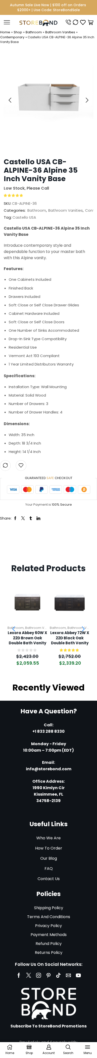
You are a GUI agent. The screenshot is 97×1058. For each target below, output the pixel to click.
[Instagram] (38, 975)
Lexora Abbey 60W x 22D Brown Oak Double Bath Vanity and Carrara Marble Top (27, 638)
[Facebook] (18, 975)
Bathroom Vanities (60, 32)
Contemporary (12, 37)
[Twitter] (28, 975)
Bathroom (34, 32)
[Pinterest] (48, 975)
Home (5, 32)
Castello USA (24, 217)
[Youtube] (78, 975)
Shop (18, 32)
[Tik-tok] (58, 975)
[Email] (68, 975)
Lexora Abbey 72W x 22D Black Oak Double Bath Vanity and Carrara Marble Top (70, 638)
